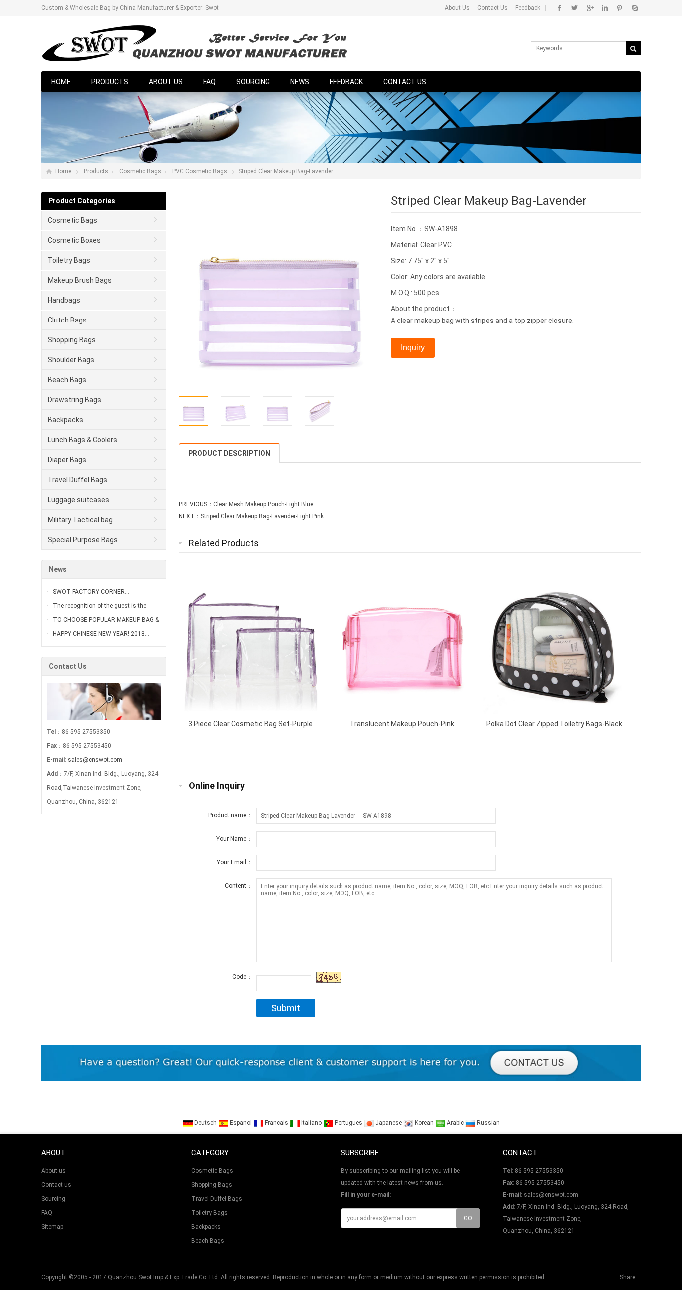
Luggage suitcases (78, 500)
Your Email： (234, 862)
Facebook (559, 8)
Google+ (589, 8)
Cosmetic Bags (140, 171)
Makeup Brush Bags (80, 280)
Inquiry (413, 347)
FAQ (209, 82)
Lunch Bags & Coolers (82, 440)
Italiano (311, 1122)
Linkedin (604, 8)
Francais (276, 1122)
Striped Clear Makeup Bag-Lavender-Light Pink (262, 516)
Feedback (527, 7)
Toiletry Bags (69, 260)
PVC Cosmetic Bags (199, 171)
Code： (242, 976)
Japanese (388, 1122)
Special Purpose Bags (83, 540)
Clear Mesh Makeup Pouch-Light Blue (263, 504)
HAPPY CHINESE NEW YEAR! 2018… (101, 633)
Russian (487, 1122)
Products (109, 82)
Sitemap (52, 1226)
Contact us (404, 82)
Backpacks (65, 420)
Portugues (348, 1122)
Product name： (230, 815)
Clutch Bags (67, 320)
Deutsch (205, 1122)
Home (61, 82)
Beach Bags (67, 380)
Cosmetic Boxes (74, 240)
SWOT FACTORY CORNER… (91, 591)
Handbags (64, 300)
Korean (424, 1122)
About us (166, 82)
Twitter (574, 8)
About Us (457, 7)
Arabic (455, 1122)
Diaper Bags (67, 460)
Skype (634, 8)
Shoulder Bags (71, 360)
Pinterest (619, 8)
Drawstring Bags (74, 400)
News (299, 82)
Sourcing (253, 82)
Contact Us (492, 7)
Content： (238, 885)
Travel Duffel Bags (77, 480)
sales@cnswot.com (95, 759)
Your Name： (234, 838)
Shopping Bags (72, 340)
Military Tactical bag (80, 520)
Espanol (240, 1122)
